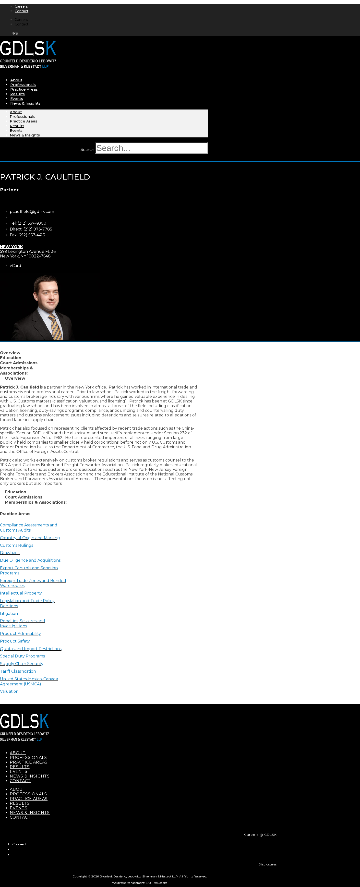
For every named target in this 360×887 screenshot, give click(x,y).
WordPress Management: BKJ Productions (139, 883)
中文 (15, 33)
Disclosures (268, 864)
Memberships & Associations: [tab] (16, 371)
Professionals (23, 84)
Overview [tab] (10, 353)
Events (16, 98)
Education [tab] (10, 357)
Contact (21, 11)
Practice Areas (24, 89)
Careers (21, 6)
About (16, 80)
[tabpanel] (99, 435)
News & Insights (25, 103)
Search (87, 149)
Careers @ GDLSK (260, 835)
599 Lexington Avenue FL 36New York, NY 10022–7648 (28, 251)
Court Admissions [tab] (18, 363)
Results (17, 94)
